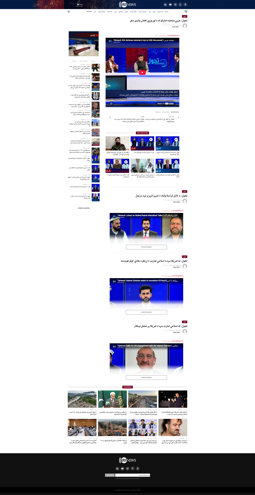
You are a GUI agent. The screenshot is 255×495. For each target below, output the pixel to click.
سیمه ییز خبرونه (143, 12)
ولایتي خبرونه (133, 12)
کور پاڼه (166, 12)
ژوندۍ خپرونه (101, 12)
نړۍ (150, 12)
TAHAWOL (157, 112)
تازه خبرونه (160, 12)
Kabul (81, 4)
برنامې (126, 12)
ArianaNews (165, 112)
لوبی (115, 12)
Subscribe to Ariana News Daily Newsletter (127, 478)
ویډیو (154, 12)
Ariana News (175, 27)
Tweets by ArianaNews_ (84, 208)
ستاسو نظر (109, 12)
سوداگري (121, 12)
